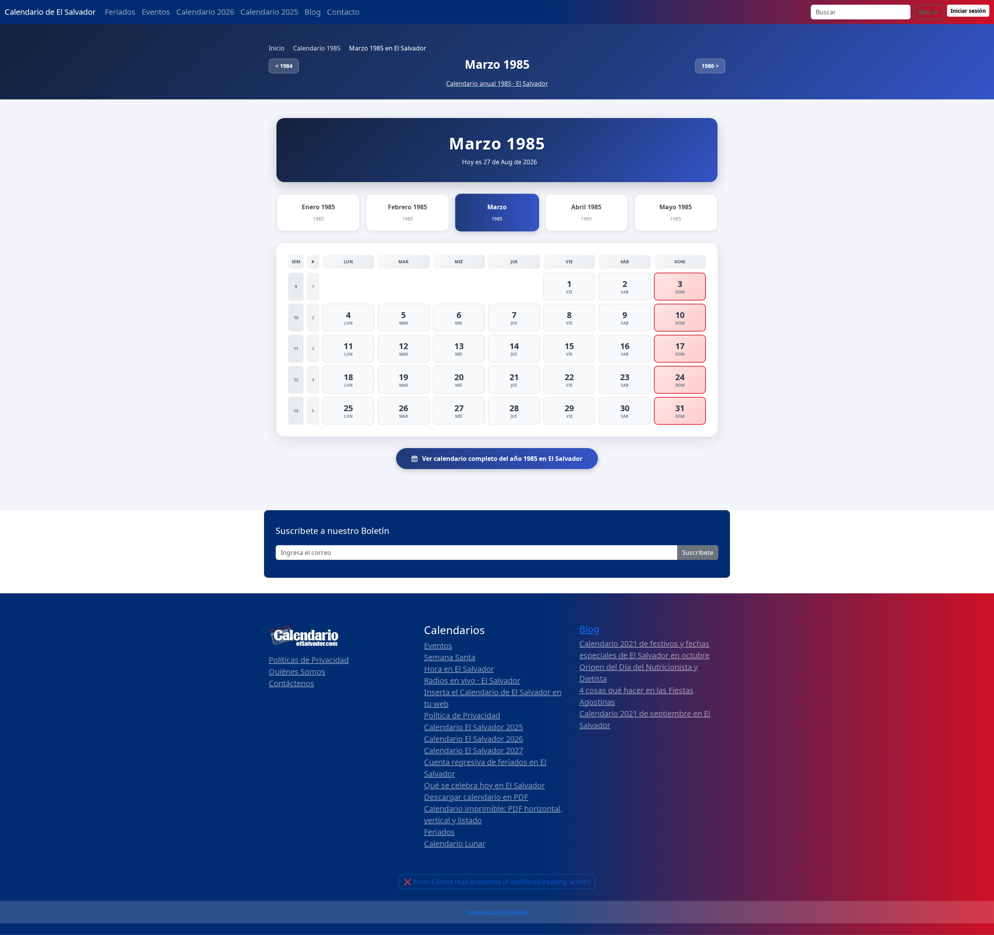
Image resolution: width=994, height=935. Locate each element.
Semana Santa (449, 657)
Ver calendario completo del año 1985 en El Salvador (501, 458)
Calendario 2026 (205, 12)
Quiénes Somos (297, 671)
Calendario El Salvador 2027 (473, 750)
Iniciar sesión (968, 10)
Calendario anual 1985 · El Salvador (497, 83)
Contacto (343, 12)
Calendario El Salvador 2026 (473, 738)
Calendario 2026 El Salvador (497, 912)
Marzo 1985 (497, 64)
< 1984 (283, 66)
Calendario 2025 (269, 12)
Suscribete (697, 552)
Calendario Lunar (454, 843)
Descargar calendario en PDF (476, 797)
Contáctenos (291, 683)
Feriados (120, 12)
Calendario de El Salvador (50, 12)
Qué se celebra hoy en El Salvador (484, 785)
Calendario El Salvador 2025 (473, 727)
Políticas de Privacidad (309, 660)
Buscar (929, 12)
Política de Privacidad (462, 715)
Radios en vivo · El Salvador (472, 680)
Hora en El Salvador (459, 669)
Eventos (156, 12)
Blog (312, 12)
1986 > (710, 66)
